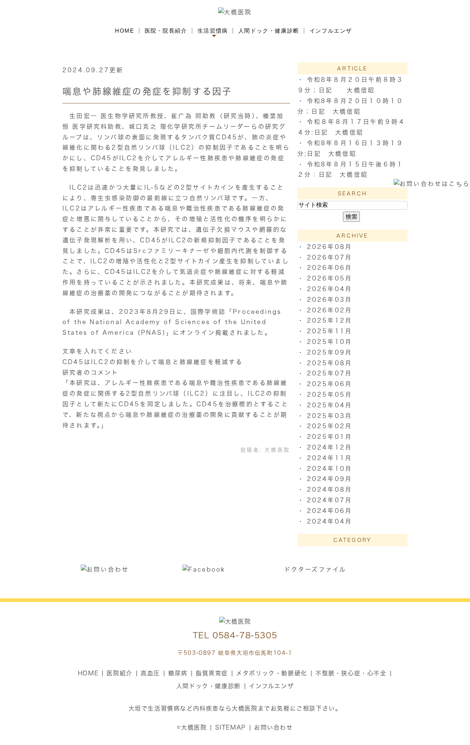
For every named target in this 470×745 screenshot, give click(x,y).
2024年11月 (329, 458)
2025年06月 (329, 384)
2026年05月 (329, 278)
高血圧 (150, 673)
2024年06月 (329, 511)
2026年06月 (329, 268)
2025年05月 (329, 394)
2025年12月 (329, 320)
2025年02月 (329, 426)
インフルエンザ (331, 30)
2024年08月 (329, 489)
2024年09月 (329, 479)
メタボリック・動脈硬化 (271, 673)
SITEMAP (230, 727)
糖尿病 (178, 673)
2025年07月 (329, 373)
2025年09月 (329, 352)
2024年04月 (329, 521)
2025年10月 (329, 342)
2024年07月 (329, 500)
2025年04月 (329, 405)
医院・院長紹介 (166, 30)
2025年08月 (329, 363)
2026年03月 (329, 299)
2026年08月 (329, 247)
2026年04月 (329, 289)
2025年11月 (329, 331)
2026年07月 (329, 257)
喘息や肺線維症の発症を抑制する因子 (147, 91)
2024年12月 (329, 447)
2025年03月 (329, 416)
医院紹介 (119, 673)
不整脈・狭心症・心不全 (351, 673)
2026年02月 (329, 310)
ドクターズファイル (315, 569)
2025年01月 (329, 437)
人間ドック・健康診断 (268, 30)
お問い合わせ (273, 727)
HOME (124, 30)
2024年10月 (329, 468)
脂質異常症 (212, 673)
